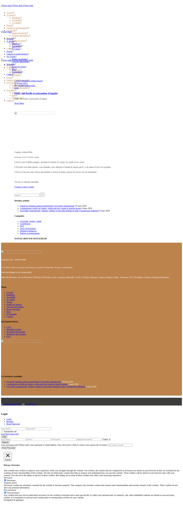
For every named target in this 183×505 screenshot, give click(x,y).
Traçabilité (10, 297)
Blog (8, 312)
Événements (11, 314)
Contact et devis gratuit (24, 186)
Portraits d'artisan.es (28, 231)
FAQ (16, 88)
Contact (9, 316)
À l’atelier (10, 300)
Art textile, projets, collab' (31, 221)
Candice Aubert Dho (11, 404)
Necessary (11, 480)
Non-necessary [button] (10, 490)
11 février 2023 (20, 83)
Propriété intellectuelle (15, 332)
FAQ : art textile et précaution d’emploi (36, 93)
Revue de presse (13, 309)
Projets (9, 302)
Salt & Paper (30, 404)
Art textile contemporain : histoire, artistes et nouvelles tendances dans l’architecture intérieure (59, 211)
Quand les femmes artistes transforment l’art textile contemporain (47, 206)
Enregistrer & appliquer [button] (14, 500)
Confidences (25, 224)
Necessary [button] (8, 478)
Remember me (10, 431)
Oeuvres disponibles (15, 307)
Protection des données (16, 334)
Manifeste (10, 295)
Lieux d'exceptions (28, 228)
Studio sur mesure (14, 304)
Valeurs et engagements (30, 233)
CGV (8, 327)
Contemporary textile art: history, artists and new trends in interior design (50, 208)
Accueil (9, 292)
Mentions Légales (13, 329)
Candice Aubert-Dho (26, 86)
